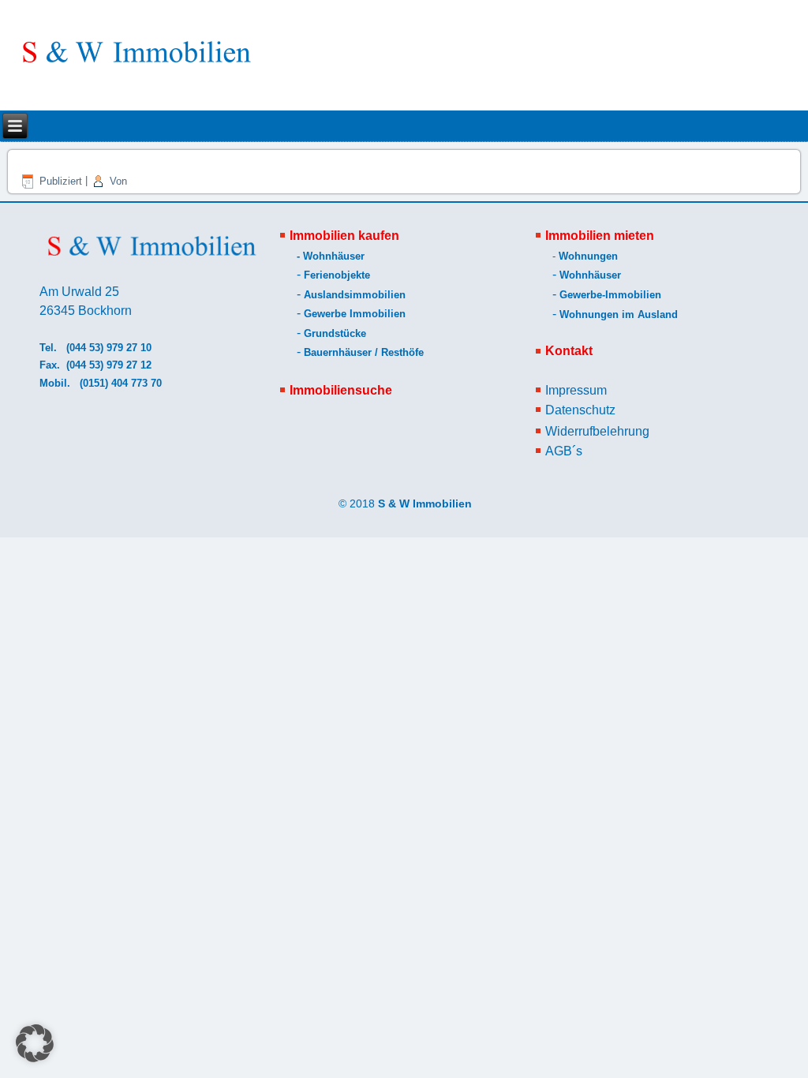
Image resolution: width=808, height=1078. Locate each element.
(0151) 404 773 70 (122, 383)
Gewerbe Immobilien (355, 314)
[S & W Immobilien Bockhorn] (134, 59)
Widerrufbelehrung (597, 431)
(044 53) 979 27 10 (109, 348)
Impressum (576, 390)
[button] (34, 1043)
